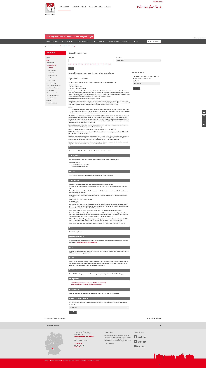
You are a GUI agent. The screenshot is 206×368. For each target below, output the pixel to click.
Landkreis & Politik (79, 7)
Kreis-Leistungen (52, 70)
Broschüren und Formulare (53, 88)
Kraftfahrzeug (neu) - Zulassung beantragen (87, 242)
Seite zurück (158, 318)
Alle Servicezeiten (110, 343)
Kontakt (52, 361)
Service (56, 46)
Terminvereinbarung (82, 41)
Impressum (65, 361)
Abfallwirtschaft (50, 63)
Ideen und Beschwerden (52, 93)
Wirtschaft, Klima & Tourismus (100, 7)
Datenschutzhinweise (51, 98)
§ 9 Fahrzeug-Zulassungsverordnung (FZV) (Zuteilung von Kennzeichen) (89, 283)
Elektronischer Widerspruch (53, 95)
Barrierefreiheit (90, 361)
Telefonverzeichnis (68, 41)
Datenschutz (71, 361)
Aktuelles (48, 57)
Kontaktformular (79, 347)
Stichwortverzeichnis (52, 75)
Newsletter (98, 361)
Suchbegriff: (71, 57)
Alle (110, 64)
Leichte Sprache (159, 1)
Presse (77, 361)
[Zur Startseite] (51, 9)
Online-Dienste (127, 41)
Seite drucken (49, 318)
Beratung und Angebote (51, 103)
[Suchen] (159, 41)
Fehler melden (83, 361)
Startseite (47, 361)
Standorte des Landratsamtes (53, 85)
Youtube (141, 346)
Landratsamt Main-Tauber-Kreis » (84, 337)
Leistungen (73, 46)
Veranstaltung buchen (98, 41)
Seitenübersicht (58, 361)
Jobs (137, 41)
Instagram (141, 342)
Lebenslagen (51, 73)
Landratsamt (64, 7)
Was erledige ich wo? (53, 41)
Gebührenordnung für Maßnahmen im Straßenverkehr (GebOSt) (87, 284)
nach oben (151, 318)
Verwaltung (48, 100)
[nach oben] (159, 364)
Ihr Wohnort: (119, 57)
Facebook (141, 337)
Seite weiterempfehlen (60, 318)
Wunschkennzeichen (114, 41)
